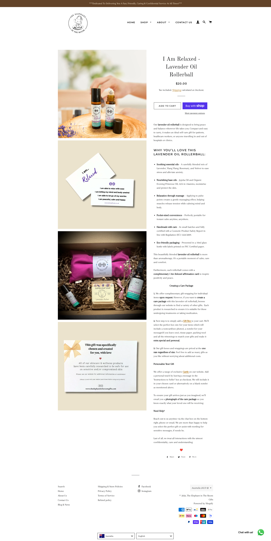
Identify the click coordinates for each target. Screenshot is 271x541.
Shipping (176, 90)
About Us (62, 495)
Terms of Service (106, 495)
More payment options (195, 113)
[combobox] (116, 536)
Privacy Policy (105, 491)
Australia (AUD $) (200, 488)
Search (61, 486)
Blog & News (64, 504)
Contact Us (183, 22)
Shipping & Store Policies (110, 486)
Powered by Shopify (203, 503)
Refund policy (105, 500)
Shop (145, 22)
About (162, 22)
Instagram (146, 491)
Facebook (146, 486)
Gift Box (187, 320)
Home (131, 22)
